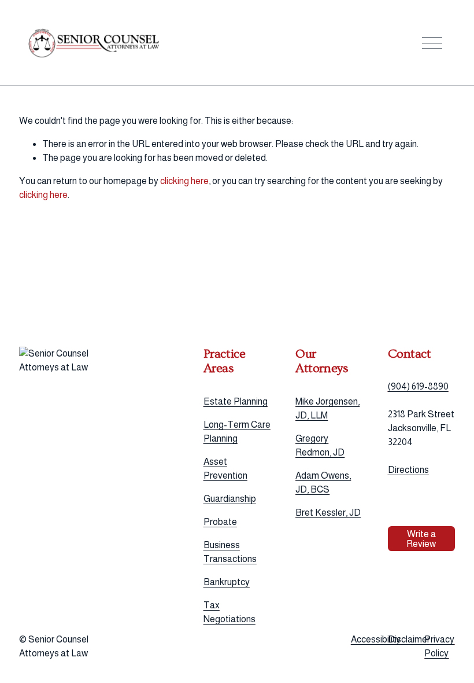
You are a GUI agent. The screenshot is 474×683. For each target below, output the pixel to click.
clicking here (184, 181)
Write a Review (421, 539)
